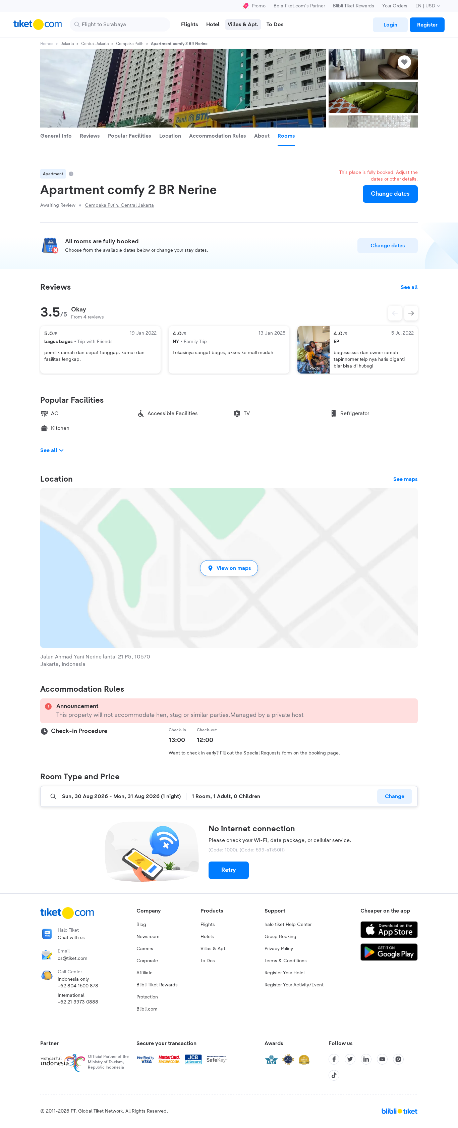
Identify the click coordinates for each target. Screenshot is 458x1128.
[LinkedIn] (366, 1059)
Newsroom (148, 937)
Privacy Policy (279, 949)
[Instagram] (398, 1059)
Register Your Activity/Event (294, 985)
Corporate (147, 961)
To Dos (208, 961)
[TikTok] (334, 1075)
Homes (46, 43)
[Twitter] (350, 1059)
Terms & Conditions (286, 961)
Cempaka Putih (130, 43)
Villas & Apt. (214, 949)
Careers (144, 949)
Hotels (207, 937)
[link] (390, 24)
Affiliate (144, 973)
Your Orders (394, 6)
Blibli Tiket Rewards (353, 6)
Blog (141, 925)
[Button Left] (395, 313)
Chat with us (71, 938)
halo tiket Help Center (288, 925)
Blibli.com (147, 1009)
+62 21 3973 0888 (78, 1002)
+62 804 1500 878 (78, 986)
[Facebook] (334, 1059)
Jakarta (67, 43)
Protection (147, 997)
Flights (208, 925)
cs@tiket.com (73, 958)
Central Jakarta (95, 43)
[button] (229, 568)
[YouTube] (382, 1059)
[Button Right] (411, 313)
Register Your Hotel (284, 973)
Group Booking (280, 937)
